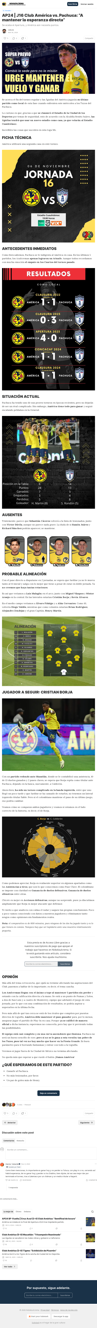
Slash (19, 1241)
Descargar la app (61, 1316)
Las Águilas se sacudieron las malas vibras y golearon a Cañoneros (31, 1238)
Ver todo (8, 1266)
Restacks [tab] (20, 1141)
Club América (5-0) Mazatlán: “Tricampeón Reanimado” (31, 1234)
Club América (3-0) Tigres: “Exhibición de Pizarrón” (29, 1250)
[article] (48, 1223)
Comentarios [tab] (9, 1141)
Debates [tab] (27, 1211)
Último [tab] (18, 1211)
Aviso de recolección (69, 1310)
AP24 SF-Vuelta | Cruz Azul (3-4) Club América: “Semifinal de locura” (39, 1218)
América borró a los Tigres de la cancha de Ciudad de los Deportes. (31, 1254)
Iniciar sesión (87, 4)
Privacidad (45, 1310)
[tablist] (14, 1140)
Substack (35, 1322)
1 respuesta (13, 1187)
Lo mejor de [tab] (8, 1211)
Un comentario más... (9, 1199)
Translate (8, 10)
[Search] (92, 1211)
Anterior (12, 1122)
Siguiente (84, 1122)
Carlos (11, 30)
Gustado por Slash (14, 1167)
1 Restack (27, 1105)
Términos (55, 1310)
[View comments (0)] (31, 1260)
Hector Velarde (12, 1164)
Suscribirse (72, 4)
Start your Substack (39, 1316)
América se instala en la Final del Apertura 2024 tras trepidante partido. (33, 1222)
